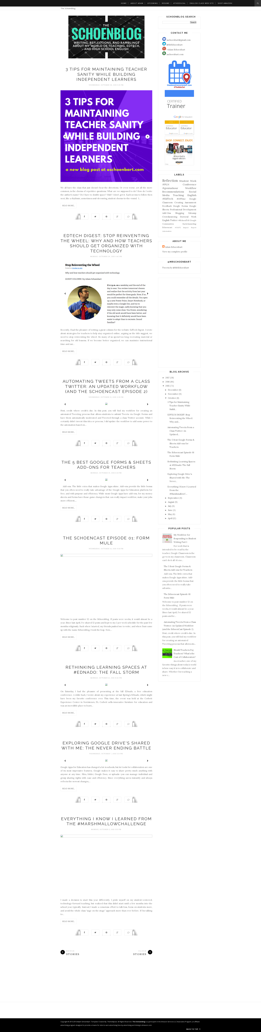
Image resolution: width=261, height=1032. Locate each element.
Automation (166, 231)
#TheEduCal (179, 3)
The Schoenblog (67, 8)
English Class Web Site (202, 3)
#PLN (165, 184)
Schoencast (167, 227)
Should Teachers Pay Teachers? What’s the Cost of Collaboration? (185, 653)
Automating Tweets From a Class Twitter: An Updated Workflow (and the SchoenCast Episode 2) (106, 386)
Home (124, 3)
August (171, 502)
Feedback (167, 206)
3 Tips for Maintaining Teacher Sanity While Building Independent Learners (106, 74)
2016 (167, 381)
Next (147, 137)
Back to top (192, 1029)
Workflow (190, 188)
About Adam (137, 3)
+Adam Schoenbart (175, 49)
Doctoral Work (188, 216)
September (173, 498)
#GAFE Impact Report (185, 227)
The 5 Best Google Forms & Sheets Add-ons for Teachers (180, 443)
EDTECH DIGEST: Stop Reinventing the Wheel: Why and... (180, 418)
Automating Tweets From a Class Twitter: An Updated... (180, 431)
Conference (189, 184)
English (166, 220)
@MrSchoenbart (174, 44)
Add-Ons (166, 213)
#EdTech (167, 198)
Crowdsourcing (169, 216)
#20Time (181, 199)
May (170, 514)
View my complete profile (174, 251)
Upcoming (152, 3)
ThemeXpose (112, 1022)
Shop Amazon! (225, 3)
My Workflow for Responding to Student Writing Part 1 (185, 538)
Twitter (174, 220)
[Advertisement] (106, 983)
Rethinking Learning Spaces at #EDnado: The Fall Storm (181, 465)
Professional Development (183, 209)
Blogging (179, 213)
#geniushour (170, 188)
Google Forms (180, 206)
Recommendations (173, 191)
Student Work (187, 180)
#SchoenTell (183, 220)
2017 (167, 377)
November (173, 394)
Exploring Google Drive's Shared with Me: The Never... (179, 478)
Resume (165, 3)
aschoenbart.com (175, 54)
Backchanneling (189, 224)
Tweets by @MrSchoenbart (175, 267)
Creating (178, 202)
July (169, 506)
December (173, 390)
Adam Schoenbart (173, 247)
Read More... (68, 205)
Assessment (190, 202)
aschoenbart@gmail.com (178, 40)
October (172, 398)
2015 (167, 386)
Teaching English (184, 195)
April (170, 518)
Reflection (170, 181)
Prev (65, 137)
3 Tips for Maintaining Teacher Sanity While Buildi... (178, 406)
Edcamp (192, 213)
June (170, 510)
